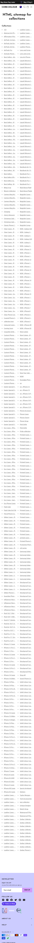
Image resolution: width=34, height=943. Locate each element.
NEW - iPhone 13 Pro (27, 273)
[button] (24, 7)
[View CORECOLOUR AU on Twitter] (15, 900)
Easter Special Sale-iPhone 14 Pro (15, 407)
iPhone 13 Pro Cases (11, 668)
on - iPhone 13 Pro (26, 394)
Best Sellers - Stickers (11, 167)
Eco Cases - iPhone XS (11, 490)
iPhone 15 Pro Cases (11, 737)
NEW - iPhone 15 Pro (27, 301)
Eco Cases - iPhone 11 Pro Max (14, 435)
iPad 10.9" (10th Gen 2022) (13, 617)
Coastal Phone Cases (11, 318)
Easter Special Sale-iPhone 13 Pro (15, 394)
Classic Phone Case (10, 225)
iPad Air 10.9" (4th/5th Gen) (13, 627)
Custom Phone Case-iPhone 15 (14, 373)
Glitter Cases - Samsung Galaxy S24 (16, 582)
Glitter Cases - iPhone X (12, 562)
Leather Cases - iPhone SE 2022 (14, 847)
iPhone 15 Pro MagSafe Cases (14, 747)
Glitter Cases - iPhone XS (12, 569)
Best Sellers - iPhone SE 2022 (13, 116)
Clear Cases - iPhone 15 (12, 273)
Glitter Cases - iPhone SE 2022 (14, 558)
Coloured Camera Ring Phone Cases (16, 325)
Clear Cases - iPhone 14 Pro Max (15, 270)
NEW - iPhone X (25, 321)
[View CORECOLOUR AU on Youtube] (24, 900)
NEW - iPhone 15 (25, 294)
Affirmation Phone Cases (12, 37)
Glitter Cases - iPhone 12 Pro (13, 531)
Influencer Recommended (13, 600)
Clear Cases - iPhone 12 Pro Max (15, 246)
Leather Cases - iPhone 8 (12, 840)
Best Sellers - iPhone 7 (11, 105)
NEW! (22, 376)
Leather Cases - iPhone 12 (13, 806)
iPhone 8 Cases (9, 775)
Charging (7, 212)
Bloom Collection (10, 191)
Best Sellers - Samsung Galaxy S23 (15, 153)
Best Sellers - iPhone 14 (12, 98)
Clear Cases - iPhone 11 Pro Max (15, 236)
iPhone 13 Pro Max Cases (12, 672)
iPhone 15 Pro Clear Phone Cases (15, 740)
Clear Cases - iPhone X (11, 284)
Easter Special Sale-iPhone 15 (14, 414)
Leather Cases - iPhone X (12, 850)
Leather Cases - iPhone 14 (13, 826)
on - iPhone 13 (25, 390)
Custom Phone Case (11, 335)
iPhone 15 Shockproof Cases (13, 768)
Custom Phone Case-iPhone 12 (14, 339)
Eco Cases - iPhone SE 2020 (13, 476)
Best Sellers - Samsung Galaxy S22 (15, 143)
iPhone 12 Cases (9, 654)
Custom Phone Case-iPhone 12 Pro (16, 342)
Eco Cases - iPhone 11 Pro (12, 431)
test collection (24, 802)
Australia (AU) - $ (6, 932)
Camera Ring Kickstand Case (13, 194)
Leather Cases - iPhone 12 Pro (14, 809)
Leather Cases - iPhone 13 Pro (14, 819)
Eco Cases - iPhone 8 (11, 473)
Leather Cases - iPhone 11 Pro (14, 799)
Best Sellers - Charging (11, 61)
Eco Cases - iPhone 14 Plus (13, 462)
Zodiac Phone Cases (27, 850)
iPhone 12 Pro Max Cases (12, 661)
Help (4, 925)
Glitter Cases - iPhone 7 (12, 548)
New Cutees (24, 332)
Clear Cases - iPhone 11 (12, 229)
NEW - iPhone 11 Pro (27, 253)
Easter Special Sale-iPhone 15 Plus (15, 418)
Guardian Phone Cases (11, 596)
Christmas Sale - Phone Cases (14, 222)
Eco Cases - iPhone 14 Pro (12, 466)
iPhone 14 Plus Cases (11, 682)
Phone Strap (24, 421)
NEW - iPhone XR (25, 325)
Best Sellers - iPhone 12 (12, 78)
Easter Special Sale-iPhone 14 (14, 400)
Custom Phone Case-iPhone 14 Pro (16, 366)
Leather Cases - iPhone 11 (13, 795)
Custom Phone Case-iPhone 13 (14, 349)
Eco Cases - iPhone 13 (11, 449)
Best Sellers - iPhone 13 (12, 88)
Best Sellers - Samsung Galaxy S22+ (16, 150)
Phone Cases (24, 414)
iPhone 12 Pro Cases (11, 658)
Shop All (22, 675)
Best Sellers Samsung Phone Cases (16, 181)
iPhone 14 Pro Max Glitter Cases (15, 706)
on (21, 383)
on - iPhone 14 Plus (26, 400)
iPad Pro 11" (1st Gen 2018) (13, 634)
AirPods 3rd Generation (12, 47)
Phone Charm (24, 418)
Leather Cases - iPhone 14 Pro (14, 833)
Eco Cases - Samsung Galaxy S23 (15, 493)
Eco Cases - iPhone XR (11, 486)
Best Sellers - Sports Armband (14, 164)
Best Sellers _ (8, 174)
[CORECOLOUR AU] (9, 7)
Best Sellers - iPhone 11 (12, 67)
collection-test (9, 321)
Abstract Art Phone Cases (12, 33)
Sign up (27, 890)
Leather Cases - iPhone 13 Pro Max (16, 823)
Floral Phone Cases (10, 514)
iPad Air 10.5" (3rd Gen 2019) (13, 624)
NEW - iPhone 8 (25, 311)
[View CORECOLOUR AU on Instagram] (3, 900)
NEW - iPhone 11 (25, 249)
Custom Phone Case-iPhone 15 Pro (16, 380)
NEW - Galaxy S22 (26, 229)
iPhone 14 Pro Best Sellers (13, 689)
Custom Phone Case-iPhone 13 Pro (16, 352)
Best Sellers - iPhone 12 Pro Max (15, 85)
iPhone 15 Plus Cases (11, 723)
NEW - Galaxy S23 (26, 239)
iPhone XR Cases (9, 788)
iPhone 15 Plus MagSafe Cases (14, 730)
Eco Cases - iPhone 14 (11, 459)
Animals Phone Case (11, 54)
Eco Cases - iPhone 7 (11, 469)
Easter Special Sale (10, 387)
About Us (6, 918)
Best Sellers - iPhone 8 (11, 109)
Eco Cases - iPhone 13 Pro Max (14, 455)
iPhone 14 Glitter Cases (12, 679)
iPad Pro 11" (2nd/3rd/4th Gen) (14, 637)
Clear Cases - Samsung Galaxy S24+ (16, 311)
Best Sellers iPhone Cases (12, 177)
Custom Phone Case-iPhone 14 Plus (16, 363)
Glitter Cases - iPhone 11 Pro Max (15, 524)
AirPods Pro (8, 50)
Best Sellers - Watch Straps (13, 170)
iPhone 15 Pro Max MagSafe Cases (16, 758)
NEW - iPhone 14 (25, 280)
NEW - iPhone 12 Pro (27, 263)
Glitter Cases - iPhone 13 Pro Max (15, 545)
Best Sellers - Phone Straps (13, 140)
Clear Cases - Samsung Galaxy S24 (15, 304)
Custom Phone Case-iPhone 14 (14, 359)
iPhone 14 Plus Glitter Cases (13, 685)
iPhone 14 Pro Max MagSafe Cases (16, 709)
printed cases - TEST (27, 538)
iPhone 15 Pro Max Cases (12, 751)
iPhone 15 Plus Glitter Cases (13, 727)
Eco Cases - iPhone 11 (11, 428)
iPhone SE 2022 (9, 782)
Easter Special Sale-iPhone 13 (14, 390)
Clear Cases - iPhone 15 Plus (13, 277)
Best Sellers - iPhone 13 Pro (13, 91)
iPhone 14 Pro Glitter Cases (13, 696)
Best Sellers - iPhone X (11, 119)
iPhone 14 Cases (9, 675)
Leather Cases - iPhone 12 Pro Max (16, 812)
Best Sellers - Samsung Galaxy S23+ (16, 160)
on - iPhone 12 (25, 387)
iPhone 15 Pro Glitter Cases (13, 744)
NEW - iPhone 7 (25, 308)
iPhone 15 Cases (9, 713)
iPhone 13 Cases (9, 665)
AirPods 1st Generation (12, 40)
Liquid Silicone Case (26, 61)
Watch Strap (24, 809)
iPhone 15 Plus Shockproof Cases (15, 733)
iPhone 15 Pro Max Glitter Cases (15, 754)
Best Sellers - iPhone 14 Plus (13, 102)
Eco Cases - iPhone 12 (11, 438)
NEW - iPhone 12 (25, 260)
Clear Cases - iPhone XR (12, 287)
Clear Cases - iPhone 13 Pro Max (15, 256)
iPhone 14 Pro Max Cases (12, 703)
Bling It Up (7, 188)
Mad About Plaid (25, 188)
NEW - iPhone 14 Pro (27, 287)
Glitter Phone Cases (10, 593)
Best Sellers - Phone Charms (13, 136)
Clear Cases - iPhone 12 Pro (13, 243)
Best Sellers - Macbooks (12, 133)
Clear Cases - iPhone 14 (12, 260)
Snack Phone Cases (26, 679)
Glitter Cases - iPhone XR (12, 565)
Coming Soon (8, 328)
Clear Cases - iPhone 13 (12, 249)
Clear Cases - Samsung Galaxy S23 (15, 294)
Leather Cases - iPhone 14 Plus (14, 830)
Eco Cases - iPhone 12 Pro (12, 442)
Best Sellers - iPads (10, 64)
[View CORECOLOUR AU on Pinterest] (19, 900)
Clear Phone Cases (10, 315)
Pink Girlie (23, 424)
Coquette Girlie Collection (12, 332)
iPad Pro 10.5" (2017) (11, 630)
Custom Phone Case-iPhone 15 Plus (16, 376)
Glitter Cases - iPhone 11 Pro (13, 521)
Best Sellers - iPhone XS (12, 126)
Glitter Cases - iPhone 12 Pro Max (15, 534)
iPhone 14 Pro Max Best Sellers (14, 699)
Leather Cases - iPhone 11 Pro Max (16, 802)
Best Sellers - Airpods (11, 57)
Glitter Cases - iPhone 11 (12, 517)
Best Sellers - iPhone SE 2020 (13, 112)
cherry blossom (9, 215)
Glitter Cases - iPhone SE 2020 (14, 555)
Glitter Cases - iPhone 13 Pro (13, 541)
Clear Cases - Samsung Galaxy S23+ (16, 301)
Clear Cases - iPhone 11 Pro (13, 232)
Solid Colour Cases (26, 682)
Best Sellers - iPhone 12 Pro (13, 81)
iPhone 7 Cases (9, 771)
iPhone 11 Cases (9, 644)
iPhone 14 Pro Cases (11, 692)
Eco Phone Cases (10, 503)
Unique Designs (25, 806)
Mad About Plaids (26, 191)
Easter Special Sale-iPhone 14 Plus (15, 404)
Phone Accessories (26, 411)
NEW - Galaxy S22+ (26, 236)
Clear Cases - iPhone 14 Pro (13, 267)
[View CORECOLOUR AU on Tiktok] (7, 900)
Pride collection (25, 431)
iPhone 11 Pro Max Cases (12, 651)
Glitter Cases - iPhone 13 (12, 538)
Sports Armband (25, 788)
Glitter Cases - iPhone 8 (12, 551)
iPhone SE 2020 (9, 778)
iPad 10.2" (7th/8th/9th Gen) (13, 613)
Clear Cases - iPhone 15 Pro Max (15, 280)
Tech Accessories (26, 799)
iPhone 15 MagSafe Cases (12, 720)
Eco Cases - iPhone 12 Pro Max (14, 445)
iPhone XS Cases (9, 792)
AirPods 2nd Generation (12, 43)
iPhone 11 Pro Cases (11, 648)
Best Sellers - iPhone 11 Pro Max (15, 74)
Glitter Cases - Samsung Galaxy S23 (16, 572)
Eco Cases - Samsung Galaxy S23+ (15, 500)
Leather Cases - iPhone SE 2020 (14, 843)
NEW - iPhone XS (25, 328)
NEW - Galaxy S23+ (26, 246)
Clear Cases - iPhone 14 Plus (13, 263)
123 (5, 30)
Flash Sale (7, 507)
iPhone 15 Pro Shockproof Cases (15, 764)
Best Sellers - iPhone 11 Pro (13, 71)
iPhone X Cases (9, 785)
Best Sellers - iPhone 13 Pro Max (15, 95)
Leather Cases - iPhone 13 (13, 816)
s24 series (23, 548)
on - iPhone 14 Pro (26, 404)
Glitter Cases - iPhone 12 (12, 528)
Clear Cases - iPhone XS (12, 291)
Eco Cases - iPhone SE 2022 (13, 479)
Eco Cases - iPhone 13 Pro (12, 452)
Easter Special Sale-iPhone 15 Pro (15, 421)
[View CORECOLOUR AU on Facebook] (11, 900)
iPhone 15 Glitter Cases (12, 716)
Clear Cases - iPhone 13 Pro (13, 253)
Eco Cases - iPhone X (11, 483)
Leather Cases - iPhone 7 (12, 836)
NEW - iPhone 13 (25, 270)
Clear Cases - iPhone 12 (12, 239)
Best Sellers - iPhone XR (12, 122)
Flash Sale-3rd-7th (10, 510)
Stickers (22, 792)
